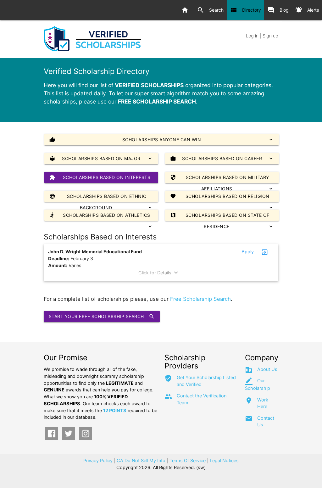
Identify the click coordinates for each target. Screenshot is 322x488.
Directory (245, 10)
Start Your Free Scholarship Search (102, 316)
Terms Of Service (187, 460)
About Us (267, 369)
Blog (278, 10)
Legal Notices (224, 460)
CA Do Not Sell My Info (141, 460)
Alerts (307, 10)
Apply (248, 252)
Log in (252, 36)
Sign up (270, 36)
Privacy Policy (98, 460)
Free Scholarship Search (200, 299)
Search (210, 10)
